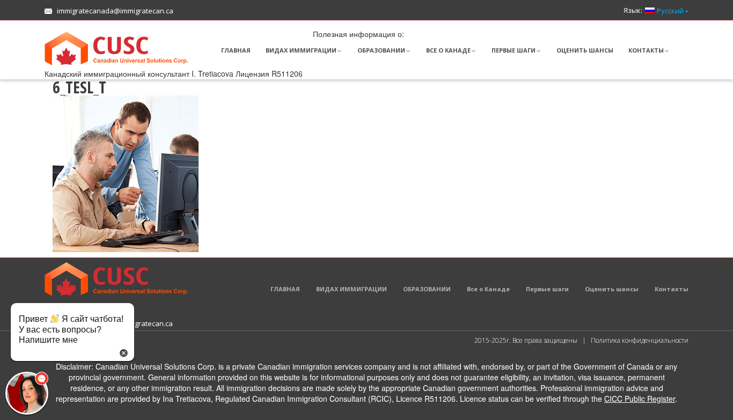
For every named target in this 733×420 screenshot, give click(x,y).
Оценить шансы (584, 50)
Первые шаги (514, 50)
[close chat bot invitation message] (123, 352)
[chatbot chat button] (26, 393)
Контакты (646, 50)
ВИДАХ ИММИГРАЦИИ (301, 50)
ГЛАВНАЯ (236, 50)
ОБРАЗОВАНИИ (381, 50)
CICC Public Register (639, 398)
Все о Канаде (448, 50)
